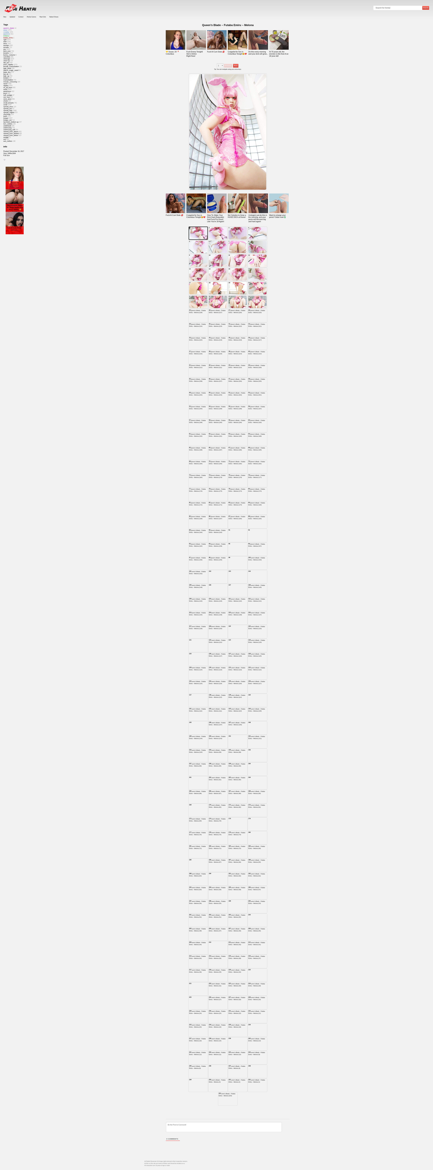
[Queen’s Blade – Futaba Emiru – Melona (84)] (198, 810)
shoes (5, 101)
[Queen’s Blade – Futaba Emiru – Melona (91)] (218, 783)
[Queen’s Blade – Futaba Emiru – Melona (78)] (238, 824)
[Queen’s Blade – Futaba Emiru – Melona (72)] (198, 851)
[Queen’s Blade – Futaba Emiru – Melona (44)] (198, 948)
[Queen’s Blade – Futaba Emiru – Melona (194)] (238, 425)
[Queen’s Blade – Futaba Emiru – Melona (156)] (198, 563)
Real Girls (43, 17)
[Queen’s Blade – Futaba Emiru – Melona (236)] (198, 288)
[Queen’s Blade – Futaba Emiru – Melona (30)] (238, 989)
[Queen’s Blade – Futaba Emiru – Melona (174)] (238, 494)
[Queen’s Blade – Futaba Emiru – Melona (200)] (198, 412)
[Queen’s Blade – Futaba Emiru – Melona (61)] (257, 879)
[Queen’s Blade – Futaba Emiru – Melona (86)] (238, 796)
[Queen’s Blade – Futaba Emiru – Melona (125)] (257, 659)
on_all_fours (7, 87)
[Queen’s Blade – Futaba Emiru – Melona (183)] (218, 467)
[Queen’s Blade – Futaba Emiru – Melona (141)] (257, 604)
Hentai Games (31, 17)
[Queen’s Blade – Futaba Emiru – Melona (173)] (257, 494)
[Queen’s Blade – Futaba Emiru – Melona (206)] (238, 384)
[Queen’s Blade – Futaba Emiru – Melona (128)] (198, 659)
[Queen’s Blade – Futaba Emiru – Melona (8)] (198, 1071)
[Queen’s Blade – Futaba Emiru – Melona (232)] (198, 302)
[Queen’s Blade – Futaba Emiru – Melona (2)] (238, 1085)
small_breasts (8, 103)
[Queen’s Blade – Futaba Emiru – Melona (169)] (257, 508)
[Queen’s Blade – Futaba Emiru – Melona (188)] (198, 453)
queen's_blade (8, 28)
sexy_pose (7, 99)
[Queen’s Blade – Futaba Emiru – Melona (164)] (198, 535)
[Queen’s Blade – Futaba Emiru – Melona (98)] (238, 755)
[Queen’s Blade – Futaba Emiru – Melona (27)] (218, 1003)
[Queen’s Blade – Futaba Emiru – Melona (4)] (198, 1085)
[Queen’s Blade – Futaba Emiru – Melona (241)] (257, 261)
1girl (4, 40)
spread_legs (7, 110)
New (4, 17)
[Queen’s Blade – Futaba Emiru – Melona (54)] (238, 906)
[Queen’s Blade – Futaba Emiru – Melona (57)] (257, 893)
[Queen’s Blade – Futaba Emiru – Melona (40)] (198, 961)
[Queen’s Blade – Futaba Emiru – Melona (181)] (257, 467)
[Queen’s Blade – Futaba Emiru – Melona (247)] (218, 247)
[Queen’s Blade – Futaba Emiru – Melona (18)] (238, 1030)
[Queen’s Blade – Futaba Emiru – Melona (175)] (218, 494)
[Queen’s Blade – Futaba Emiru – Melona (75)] (218, 838)
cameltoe (6, 57)
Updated (12, 17)
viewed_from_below (10, 135)
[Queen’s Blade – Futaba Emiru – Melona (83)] (218, 810)
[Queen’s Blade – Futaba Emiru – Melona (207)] (218, 384)
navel (5, 84)
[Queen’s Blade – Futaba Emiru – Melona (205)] (257, 384)
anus (5, 43)
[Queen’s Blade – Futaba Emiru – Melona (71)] (218, 851)
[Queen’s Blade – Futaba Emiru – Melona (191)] (218, 439)
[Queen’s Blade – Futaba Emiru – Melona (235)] (218, 288)
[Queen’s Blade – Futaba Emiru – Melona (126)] (238, 659)
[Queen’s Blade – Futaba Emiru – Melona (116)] (198, 700)
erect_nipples (8, 64)
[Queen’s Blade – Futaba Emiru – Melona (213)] (257, 357)
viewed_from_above (10, 131)
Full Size (6, 155)
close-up (6, 61)
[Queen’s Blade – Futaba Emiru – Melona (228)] (198, 316)
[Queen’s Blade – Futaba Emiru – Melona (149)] (257, 577)
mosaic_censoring (10, 82)
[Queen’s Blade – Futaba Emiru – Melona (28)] (198, 1003)
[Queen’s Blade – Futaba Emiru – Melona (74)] (238, 838)
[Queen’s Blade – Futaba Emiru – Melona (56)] (198, 906)
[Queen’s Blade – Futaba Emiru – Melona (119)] (218, 687)
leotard (5, 78)
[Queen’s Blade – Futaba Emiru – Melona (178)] (238, 480)
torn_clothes (7, 124)
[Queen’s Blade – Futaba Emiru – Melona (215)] (218, 357)
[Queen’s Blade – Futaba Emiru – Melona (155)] (218, 563)
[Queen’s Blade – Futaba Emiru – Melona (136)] (198, 632)
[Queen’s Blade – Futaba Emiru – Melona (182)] (238, 467)
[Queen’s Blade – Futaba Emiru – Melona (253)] (228, 1099)
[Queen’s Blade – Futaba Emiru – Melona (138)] (238, 618)
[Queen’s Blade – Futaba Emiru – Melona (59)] (218, 893)
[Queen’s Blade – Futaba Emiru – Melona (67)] (218, 865)
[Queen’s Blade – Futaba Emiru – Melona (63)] (218, 879)
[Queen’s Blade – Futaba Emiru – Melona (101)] (257, 741)
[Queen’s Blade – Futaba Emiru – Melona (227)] (218, 316)
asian (5, 30)
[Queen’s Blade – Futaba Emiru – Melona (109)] (257, 714)
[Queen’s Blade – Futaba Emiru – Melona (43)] (218, 948)
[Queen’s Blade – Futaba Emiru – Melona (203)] (218, 398)
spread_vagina (8, 112)
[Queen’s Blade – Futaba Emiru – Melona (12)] (198, 1058)
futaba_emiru (8, 38)
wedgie (6, 137)
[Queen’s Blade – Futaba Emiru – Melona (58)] (238, 893)
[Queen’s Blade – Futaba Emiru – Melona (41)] (257, 948)
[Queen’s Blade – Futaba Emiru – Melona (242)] (238, 261)
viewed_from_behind (11, 133)
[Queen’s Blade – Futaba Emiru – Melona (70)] (238, 851)
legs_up (6, 76)
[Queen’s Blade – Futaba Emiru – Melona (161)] (257, 535)
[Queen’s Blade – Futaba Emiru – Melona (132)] (198, 645)
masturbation (8, 80)
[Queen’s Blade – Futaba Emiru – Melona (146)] (238, 590)
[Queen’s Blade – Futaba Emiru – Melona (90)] (238, 783)
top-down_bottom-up (10, 122)
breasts (6, 53)
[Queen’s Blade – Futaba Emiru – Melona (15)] (218, 1044)
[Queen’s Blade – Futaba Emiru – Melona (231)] (218, 302)
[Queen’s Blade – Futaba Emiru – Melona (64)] (198, 879)
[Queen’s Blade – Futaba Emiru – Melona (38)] (238, 961)
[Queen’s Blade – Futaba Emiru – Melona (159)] (218, 549)
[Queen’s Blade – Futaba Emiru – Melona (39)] (218, 961)
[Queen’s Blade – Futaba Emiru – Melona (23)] (218, 1016)
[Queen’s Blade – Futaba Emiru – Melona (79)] (218, 824)
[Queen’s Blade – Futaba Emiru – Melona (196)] (198, 425)
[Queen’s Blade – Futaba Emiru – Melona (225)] (257, 316)
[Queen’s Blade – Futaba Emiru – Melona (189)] (257, 439)
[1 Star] (4, 160)
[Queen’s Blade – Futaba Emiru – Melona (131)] (218, 645)
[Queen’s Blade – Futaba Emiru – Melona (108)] (198, 728)
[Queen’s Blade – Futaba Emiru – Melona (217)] (257, 343)
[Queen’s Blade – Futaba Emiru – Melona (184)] (198, 467)
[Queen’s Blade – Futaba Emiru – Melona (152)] (198, 577)
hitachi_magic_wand (10, 70)
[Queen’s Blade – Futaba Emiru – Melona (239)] (218, 274)
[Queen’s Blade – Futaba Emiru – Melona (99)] (218, 755)
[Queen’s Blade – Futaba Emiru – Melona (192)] (198, 439)
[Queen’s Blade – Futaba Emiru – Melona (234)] (238, 288)
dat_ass (6, 63)
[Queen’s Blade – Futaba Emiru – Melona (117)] (257, 687)
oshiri (5, 89)
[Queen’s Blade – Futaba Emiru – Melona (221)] (257, 329)
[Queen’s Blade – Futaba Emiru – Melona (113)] (257, 700)
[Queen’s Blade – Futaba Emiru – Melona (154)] (238, 563)
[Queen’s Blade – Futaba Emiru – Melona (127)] (218, 659)
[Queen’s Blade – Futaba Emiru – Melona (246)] (238, 247)
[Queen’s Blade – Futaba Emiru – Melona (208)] (198, 384)
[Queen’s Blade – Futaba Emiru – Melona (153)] (257, 563)
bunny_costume (9, 55)
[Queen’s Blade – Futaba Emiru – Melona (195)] (218, 425)
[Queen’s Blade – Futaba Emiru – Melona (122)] (238, 673)
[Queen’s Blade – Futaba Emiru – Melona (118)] (238, 687)
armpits (6, 47)
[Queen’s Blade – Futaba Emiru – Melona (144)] (198, 604)
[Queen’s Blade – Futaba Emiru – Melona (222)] (238, 329)
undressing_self (9, 130)
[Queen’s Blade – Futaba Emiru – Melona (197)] (257, 412)
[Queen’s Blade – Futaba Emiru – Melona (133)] (257, 632)
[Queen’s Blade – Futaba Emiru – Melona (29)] (257, 989)
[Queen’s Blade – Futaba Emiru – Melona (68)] (198, 865)
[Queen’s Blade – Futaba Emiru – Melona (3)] (218, 1085)
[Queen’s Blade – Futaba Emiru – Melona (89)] (257, 783)
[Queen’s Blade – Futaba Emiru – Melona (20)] (198, 1030)
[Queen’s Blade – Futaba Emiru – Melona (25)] (257, 1003)
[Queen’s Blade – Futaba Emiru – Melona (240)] (198, 274)
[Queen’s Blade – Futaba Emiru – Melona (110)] (238, 714)
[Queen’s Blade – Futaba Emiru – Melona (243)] (218, 261)
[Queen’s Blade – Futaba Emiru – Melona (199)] (218, 412)
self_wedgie (7, 95)
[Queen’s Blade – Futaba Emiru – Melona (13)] (257, 1044)
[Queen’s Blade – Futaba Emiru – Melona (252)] (198, 233)
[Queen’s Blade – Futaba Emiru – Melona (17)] (257, 1030)
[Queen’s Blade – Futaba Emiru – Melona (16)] (198, 1044)
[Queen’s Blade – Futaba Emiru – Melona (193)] (257, 425)
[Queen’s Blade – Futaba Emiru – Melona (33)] (257, 975)
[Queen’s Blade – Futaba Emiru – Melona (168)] (198, 522)
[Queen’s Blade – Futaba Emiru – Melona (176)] (198, 494)
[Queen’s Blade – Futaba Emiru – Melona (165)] (257, 522)
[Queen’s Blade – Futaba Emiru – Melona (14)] (238, 1044)
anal (4, 41)
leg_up (5, 74)
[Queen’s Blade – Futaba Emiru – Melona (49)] (257, 920)
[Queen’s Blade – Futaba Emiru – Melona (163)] (218, 535)
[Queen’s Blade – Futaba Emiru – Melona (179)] (218, 480)
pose (5, 93)
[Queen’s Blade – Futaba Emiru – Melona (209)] (257, 370)
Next (235, 66)
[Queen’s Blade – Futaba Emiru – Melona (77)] (257, 824)
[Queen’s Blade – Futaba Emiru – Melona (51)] (218, 920)
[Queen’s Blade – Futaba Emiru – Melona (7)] (218, 1071)
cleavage (6, 59)
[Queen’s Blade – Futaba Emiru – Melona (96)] (198, 769)
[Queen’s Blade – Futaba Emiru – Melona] (228, 132)
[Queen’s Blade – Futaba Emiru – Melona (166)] (238, 522)
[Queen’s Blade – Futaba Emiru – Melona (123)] (218, 673)
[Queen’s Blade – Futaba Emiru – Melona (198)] (238, 412)
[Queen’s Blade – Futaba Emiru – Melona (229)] (257, 302)
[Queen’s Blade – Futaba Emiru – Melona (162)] (238, 535)
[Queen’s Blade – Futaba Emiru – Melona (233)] (257, 288)
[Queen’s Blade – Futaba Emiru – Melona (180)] (198, 480)
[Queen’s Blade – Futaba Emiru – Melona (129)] (257, 645)
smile (5, 105)
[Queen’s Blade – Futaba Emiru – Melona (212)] (198, 370)
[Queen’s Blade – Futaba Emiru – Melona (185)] (257, 453)
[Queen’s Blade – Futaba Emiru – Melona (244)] (198, 261)
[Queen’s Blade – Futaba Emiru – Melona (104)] (198, 741)
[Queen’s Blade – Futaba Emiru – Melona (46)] (238, 934)
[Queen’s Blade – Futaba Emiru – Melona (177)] (257, 480)
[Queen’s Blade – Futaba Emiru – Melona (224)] (198, 329)
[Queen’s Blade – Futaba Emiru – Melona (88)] (198, 796)
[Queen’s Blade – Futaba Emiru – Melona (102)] (238, 741)
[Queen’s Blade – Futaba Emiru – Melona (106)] (238, 728)
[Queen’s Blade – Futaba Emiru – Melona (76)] (198, 838)
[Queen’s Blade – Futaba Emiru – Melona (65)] (257, 865)
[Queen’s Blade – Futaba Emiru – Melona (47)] (218, 934)
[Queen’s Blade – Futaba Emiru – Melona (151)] (218, 577)
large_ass (7, 72)
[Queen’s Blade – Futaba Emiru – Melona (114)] (238, 700)
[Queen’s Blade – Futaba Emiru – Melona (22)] (238, 1016)
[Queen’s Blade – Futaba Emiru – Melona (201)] (257, 398)
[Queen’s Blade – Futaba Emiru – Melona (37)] (257, 961)
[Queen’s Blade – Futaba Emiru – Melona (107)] (218, 728)
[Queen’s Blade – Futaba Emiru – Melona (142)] (238, 604)
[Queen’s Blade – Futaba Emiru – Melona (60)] (198, 893)
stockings (6, 114)
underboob (7, 126)
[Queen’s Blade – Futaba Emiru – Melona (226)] (238, 316)
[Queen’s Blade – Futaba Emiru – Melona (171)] (218, 508)
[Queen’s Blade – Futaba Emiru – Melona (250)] (238, 233)
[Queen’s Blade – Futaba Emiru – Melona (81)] (257, 810)
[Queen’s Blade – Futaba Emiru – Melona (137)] (257, 618)
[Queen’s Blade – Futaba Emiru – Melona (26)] (238, 1003)
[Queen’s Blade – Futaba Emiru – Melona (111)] (218, 714)
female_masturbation (11, 66)
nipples (6, 85)
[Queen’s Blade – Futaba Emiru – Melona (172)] (198, 508)
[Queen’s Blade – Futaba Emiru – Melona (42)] (238, 948)
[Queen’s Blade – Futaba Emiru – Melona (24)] (198, 1016)
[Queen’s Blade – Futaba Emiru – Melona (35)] (218, 975)
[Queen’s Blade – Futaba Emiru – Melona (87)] (218, 796)
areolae (6, 45)
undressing (7, 128)
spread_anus (8, 107)
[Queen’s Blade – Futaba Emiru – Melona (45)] (257, 934)
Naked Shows (53, 17)
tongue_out (7, 120)
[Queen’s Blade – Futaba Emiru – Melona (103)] (218, 741)
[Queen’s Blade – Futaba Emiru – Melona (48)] (198, 934)
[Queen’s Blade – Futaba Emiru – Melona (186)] (238, 453)
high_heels (7, 68)
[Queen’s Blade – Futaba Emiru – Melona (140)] (198, 618)
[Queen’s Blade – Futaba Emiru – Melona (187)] (218, 453)
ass (4, 49)
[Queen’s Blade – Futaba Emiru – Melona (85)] (257, 796)
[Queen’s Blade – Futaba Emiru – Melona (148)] (198, 590)
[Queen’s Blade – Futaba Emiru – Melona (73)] (257, 838)
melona (6, 36)
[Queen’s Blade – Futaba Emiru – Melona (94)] (238, 769)
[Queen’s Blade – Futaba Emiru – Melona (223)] (218, 329)
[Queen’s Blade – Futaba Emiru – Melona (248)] (198, 247)
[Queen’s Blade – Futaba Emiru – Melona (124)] (198, 673)
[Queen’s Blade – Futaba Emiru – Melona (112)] (198, 714)
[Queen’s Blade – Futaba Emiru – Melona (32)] (198, 989)
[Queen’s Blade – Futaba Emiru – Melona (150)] (238, 577)
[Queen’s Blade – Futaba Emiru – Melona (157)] (257, 549)
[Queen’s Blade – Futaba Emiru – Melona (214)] (238, 357)
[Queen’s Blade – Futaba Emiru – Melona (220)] (198, 343)
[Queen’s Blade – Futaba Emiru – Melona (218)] (238, 343)
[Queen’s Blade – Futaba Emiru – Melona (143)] (218, 604)
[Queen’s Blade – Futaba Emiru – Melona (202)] (238, 398)
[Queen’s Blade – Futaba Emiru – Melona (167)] (218, 522)
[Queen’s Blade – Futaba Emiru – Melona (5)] (257, 1071)
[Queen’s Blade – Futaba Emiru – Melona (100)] (198, 755)
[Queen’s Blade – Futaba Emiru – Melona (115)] (218, 700)
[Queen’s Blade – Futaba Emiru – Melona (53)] (257, 906)
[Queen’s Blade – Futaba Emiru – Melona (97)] (257, 755)
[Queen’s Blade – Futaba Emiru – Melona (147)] (218, 590)
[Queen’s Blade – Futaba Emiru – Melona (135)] (218, 632)
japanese (6, 34)
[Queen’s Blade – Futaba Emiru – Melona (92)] (198, 783)
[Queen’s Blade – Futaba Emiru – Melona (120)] (198, 687)
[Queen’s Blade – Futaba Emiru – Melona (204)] (198, 398)
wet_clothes (7, 141)
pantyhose (7, 91)
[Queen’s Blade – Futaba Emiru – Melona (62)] (238, 879)
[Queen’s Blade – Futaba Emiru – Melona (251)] (218, 233)
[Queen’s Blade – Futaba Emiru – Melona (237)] (257, 274)
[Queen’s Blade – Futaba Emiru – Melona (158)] (238, 549)
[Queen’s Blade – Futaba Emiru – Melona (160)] (198, 549)
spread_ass (7, 108)
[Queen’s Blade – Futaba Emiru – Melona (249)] (257, 233)
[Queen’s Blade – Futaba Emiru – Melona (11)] (218, 1058)
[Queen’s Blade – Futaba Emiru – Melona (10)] (238, 1058)
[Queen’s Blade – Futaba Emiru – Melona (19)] (218, 1030)
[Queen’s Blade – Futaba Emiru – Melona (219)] (218, 343)
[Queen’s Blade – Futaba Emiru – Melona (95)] (218, 769)
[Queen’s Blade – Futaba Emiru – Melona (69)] (257, 851)
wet (4, 139)
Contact (20, 17)
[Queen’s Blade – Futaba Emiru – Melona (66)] (238, 865)
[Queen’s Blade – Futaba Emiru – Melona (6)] (238, 1071)
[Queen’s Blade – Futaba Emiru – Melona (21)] (257, 1016)
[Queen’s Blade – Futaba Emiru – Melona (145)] (257, 590)
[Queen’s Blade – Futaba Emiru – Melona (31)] (218, 989)
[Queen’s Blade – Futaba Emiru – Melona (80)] (198, 824)
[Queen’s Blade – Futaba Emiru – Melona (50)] (238, 920)
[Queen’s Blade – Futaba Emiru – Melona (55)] (218, 906)
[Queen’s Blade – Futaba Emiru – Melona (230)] (238, 302)
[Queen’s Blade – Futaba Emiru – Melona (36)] (198, 975)
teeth (5, 116)
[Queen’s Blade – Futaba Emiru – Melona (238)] (238, 274)
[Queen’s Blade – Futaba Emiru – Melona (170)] (238, 508)
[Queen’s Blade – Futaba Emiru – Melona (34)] (238, 975)
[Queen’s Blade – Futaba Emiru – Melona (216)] (198, 357)
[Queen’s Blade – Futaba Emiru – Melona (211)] (218, 370)
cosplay (6, 32)
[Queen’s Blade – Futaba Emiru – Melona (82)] (238, 810)
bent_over (7, 51)
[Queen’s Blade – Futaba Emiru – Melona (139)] (218, 618)
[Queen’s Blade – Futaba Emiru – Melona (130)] (238, 645)
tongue (5, 118)
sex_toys (6, 97)
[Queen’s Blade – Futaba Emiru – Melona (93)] (257, 769)
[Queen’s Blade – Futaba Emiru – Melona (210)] (238, 370)
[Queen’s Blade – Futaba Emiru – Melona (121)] (257, 673)
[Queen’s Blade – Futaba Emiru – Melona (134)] (238, 632)
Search (425, 8)
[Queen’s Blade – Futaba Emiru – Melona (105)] (257, 728)
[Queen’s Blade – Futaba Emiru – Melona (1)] (257, 1085)
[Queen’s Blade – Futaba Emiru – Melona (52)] (198, 920)
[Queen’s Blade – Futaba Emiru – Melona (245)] (257, 247)
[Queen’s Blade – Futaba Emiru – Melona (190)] (238, 439)
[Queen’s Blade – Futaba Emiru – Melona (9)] (257, 1058)
